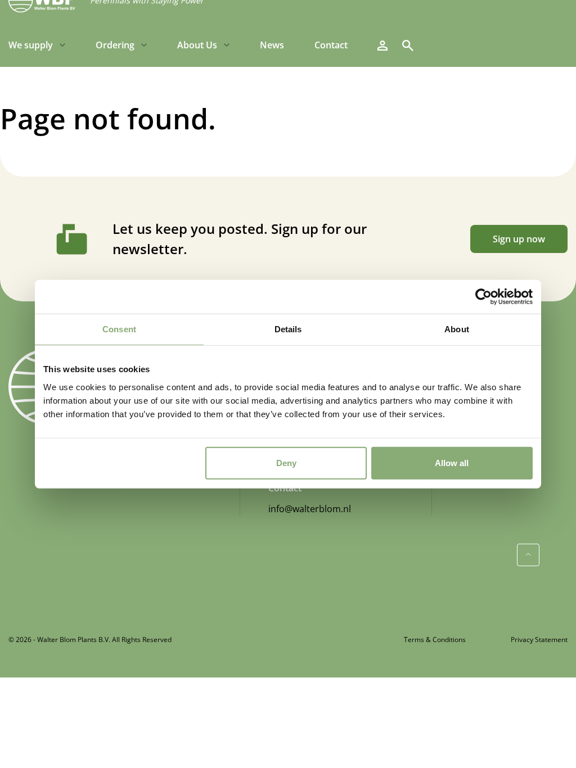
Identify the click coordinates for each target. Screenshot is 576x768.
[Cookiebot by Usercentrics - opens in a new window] (483, 296)
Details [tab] (288, 329)
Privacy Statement (539, 639)
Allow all (452, 462)
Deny (286, 462)
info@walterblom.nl (309, 509)
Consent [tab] (119, 329)
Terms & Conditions (435, 639)
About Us (197, 45)
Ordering (115, 45)
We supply (30, 45)
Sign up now (519, 239)
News (272, 45)
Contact (331, 45)
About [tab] (456, 329)
